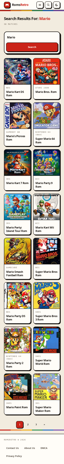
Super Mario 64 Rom (44, 140)
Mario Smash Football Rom (14, 273)
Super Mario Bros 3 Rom (46, 317)
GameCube (11, 267)
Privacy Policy (14, 456)
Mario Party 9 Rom (44, 184)
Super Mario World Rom (43, 362)
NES (37, 267)
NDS (8, 88)
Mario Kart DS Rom (15, 93)
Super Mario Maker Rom (43, 408)
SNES (38, 312)
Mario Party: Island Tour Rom (16, 229)
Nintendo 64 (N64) (43, 133)
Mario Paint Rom (17, 407)
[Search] (48, 4)
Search (32, 47)
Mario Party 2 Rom (14, 364)
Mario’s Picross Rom (15, 137)
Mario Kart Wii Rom (44, 229)
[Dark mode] (56, 4)
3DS (8, 179)
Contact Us (12, 448)
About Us (29, 448)
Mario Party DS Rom (15, 317)
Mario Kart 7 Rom (17, 183)
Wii (37, 179)
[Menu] (39, 4)
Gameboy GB (13, 132)
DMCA (44, 448)
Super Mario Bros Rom (46, 273)
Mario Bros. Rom (46, 92)
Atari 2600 (42, 88)
